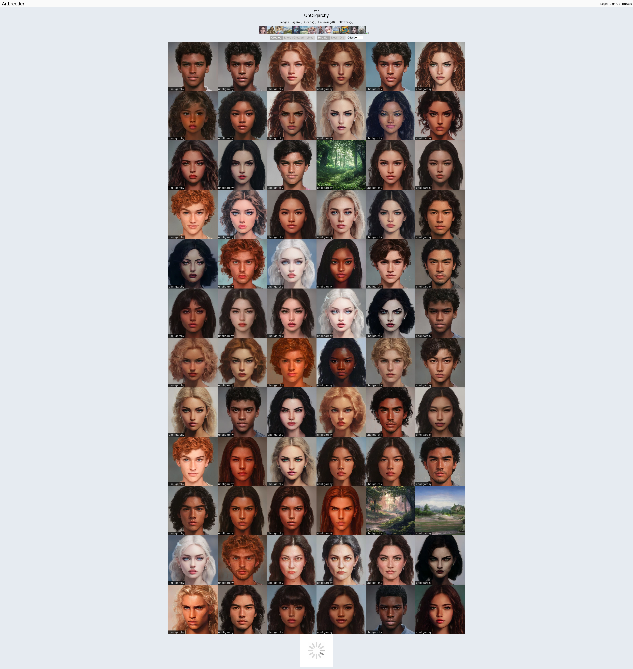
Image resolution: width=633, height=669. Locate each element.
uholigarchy (176, 89)
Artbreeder (13, 3)
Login (604, 3)
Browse (627, 3)
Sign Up (615, 3)
